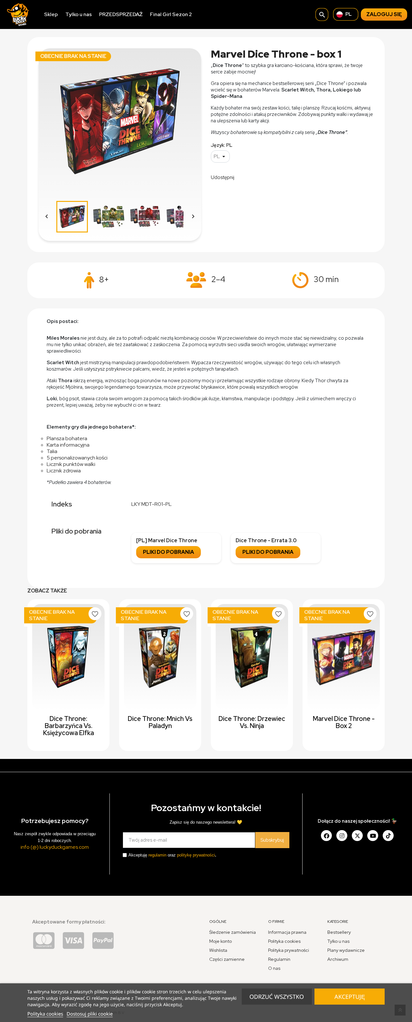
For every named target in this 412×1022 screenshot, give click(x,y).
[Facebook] (326, 835)
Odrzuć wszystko (276, 996)
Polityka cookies (45, 1013)
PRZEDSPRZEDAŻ (121, 14)
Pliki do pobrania (168, 552)
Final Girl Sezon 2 (171, 14)
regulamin (157, 855)
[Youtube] (372, 835)
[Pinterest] (388, 835)
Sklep (51, 14)
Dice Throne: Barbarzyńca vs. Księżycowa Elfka (68, 725)
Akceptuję (349, 996)
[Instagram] (341, 835)
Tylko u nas (78, 14)
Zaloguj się (384, 14)
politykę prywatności (196, 855)
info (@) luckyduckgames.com (55, 847)
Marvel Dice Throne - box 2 (344, 722)
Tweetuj (259, 176)
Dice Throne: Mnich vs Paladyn (160, 722)
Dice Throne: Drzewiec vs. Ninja (252, 722)
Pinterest (276, 176)
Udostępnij (243, 176)
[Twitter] (357, 835)
